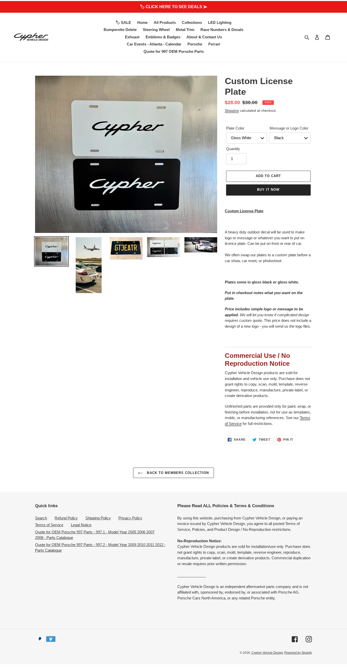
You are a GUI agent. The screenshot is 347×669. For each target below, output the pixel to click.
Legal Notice (81, 525)
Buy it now (268, 190)
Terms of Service (49, 525)
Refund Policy (66, 518)
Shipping (232, 110)
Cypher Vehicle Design (267, 653)
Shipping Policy (98, 518)
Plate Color (235, 128)
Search (41, 518)
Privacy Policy (130, 518)
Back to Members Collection (177, 473)
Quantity (233, 149)
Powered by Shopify (298, 653)
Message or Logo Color (289, 128)
